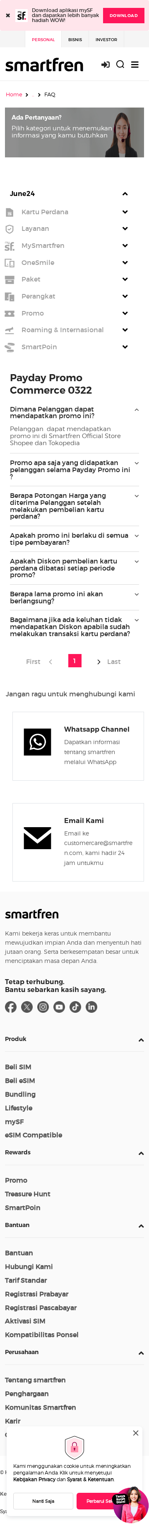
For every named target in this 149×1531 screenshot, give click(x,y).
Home (14, 94)
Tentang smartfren (35, 1380)
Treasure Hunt (27, 1194)
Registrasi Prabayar (36, 1294)
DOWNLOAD (124, 15)
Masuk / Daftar (110, 64)
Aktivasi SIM (25, 1321)
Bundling (20, 1094)
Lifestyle (18, 1108)
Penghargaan (27, 1393)
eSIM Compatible (33, 1135)
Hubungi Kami (29, 1266)
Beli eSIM (20, 1080)
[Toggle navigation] (135, 64)
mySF (14, 1121)
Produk (15, 1039)
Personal (43, 39)
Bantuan (17, 1225)
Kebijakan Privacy (34, 1479)
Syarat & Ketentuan (90, 1479)
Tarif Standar (26, 1280)
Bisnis (75, 39)
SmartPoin (23, 1207)
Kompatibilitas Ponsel (42, 1334)
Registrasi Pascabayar (41, 1307)
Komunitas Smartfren (40, 1407)
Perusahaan (21, 1352)
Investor (106, 39)
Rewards (18, 1152)
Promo (16, 1180)
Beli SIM (18, 1067)
